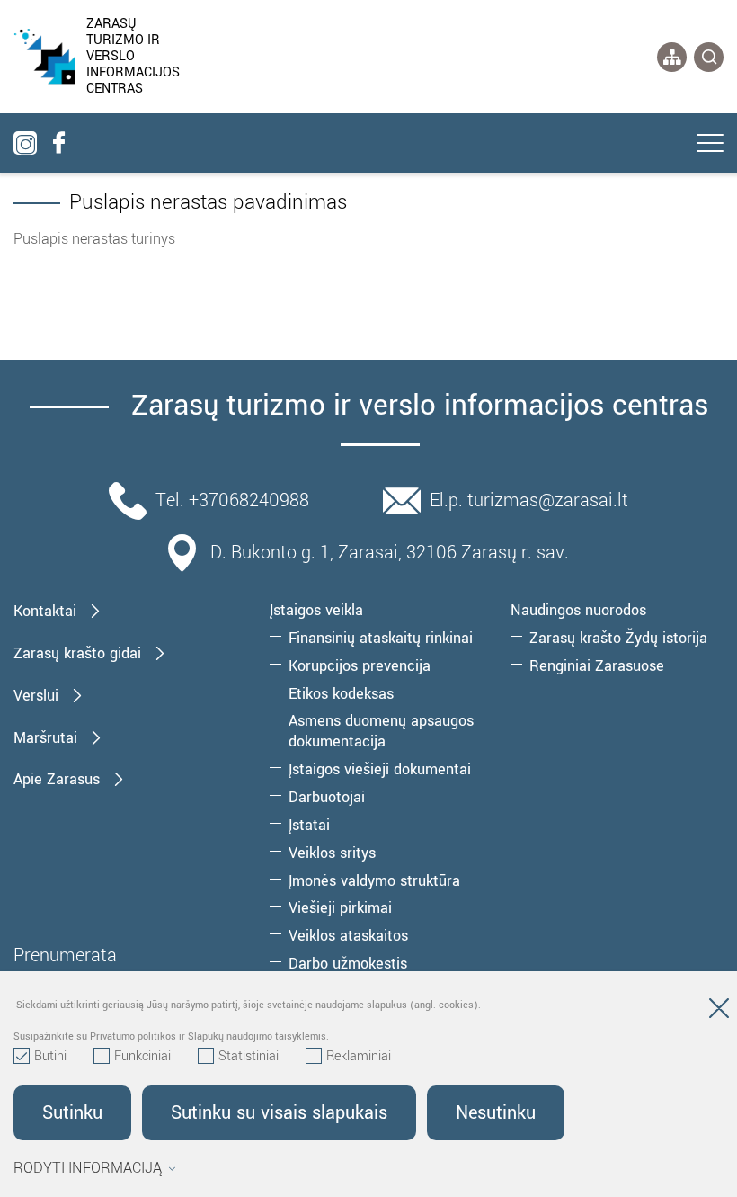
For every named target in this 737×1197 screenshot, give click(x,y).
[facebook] (58, 143)
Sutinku (72, 1113)
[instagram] (25, 143)
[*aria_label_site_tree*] (672, 57)
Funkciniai (142, 1057)
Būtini (50, 1057)
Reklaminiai (358, 1057)
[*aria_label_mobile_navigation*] (710, 144)
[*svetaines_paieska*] (709, 57)
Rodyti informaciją (87, 1168)
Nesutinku (496, 1113)
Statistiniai (248, 1057)
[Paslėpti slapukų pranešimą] (719, 1011)
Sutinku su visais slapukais (279, 1113)
